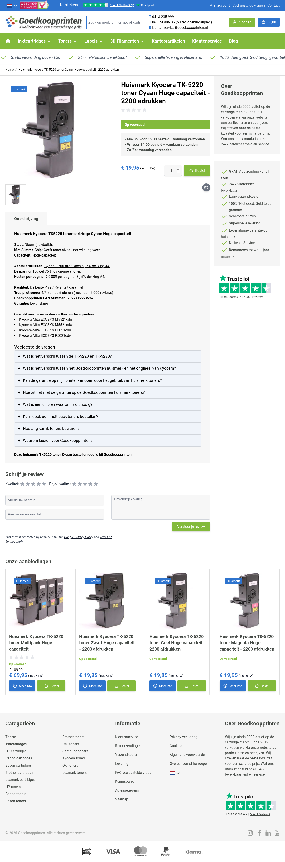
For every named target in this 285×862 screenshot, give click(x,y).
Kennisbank (124, 781)
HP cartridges (15, 751)
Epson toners (15, 801)
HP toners (13, 787)
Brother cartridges (19, 772)
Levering (121, 763)
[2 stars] (28, 484)
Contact (273, 5)
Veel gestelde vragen (248, 5)
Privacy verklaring (183, 737)
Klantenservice (126, 737)
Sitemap (121, 799)
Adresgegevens (127, 790)
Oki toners (70, 765)
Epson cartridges (18, 765)
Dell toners (70, 744)
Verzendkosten (126, 755)
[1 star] (22, 484)
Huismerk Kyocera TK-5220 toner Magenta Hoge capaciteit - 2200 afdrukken (247, 643)
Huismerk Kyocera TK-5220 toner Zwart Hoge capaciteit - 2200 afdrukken (107, 643)
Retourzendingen (128, 746)
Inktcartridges (16, 744)
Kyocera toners (74, 758)
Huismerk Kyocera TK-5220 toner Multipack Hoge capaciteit (36, 643)
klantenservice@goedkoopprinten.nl (180, 27)
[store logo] (44, 22)
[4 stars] (38, 484)
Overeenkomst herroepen (189, 763)
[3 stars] (33, 484)
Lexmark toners (74, 772)
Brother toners (73, 737)
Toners (10, 737)
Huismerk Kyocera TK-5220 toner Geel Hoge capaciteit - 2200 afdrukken (177, 643)
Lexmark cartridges (20, 780)
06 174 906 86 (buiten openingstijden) (182, 22)
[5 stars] (44, 484)
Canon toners (15, 794)
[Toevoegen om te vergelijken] (206, 187)
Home (9, 69)
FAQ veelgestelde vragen (134, 772)
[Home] (8, 40)
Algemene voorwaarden (188, 755)
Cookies (176, 746)
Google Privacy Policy (78, 537)
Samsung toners (75, 751)
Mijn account (219, 5)
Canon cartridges (18, 758)
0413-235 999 (163, 17)
